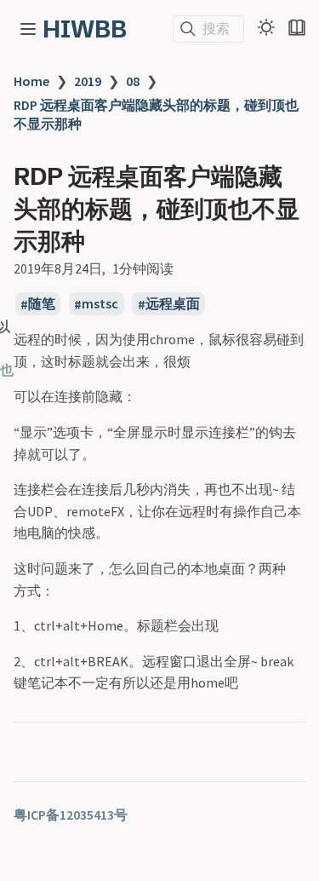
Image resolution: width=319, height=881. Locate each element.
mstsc (100, 304)
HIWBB (85, 28)
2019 (87, 80)
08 (133, 80)
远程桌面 (172, 304)
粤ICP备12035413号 (71, 814)
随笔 (41, 304)
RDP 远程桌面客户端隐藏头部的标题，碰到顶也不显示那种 (156, 114)
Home (31, 80)
